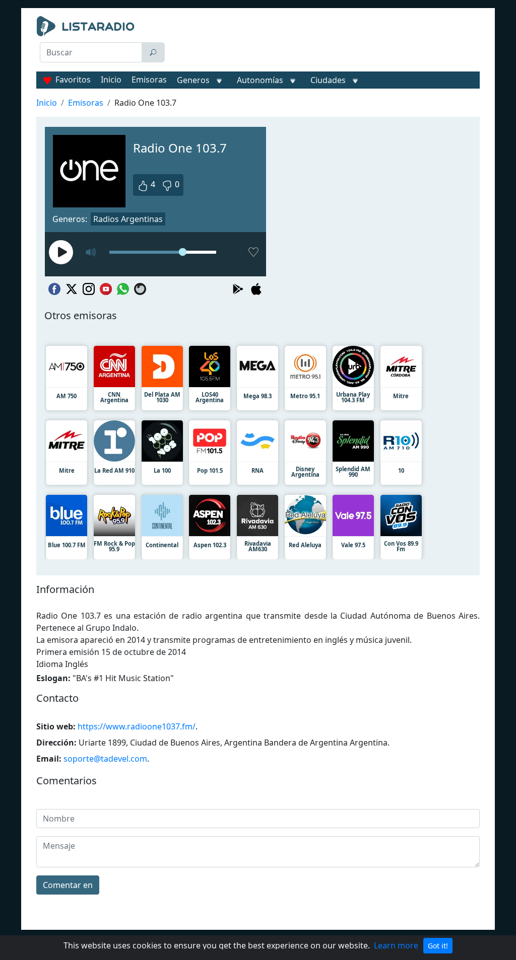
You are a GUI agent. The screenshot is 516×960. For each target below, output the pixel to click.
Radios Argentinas (128, 219)
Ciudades (328, 80)
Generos (193, 80)
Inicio (111, 79)
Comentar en (68, 885)
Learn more (396, 945)
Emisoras (149, 79)
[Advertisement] (326, 41)
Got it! (438, 945)
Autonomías (260, 80)
